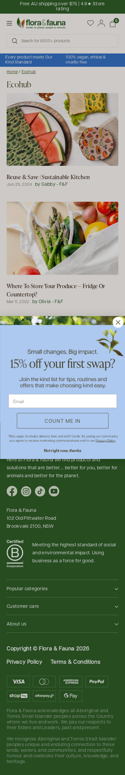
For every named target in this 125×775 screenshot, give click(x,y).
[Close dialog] (118, 322)
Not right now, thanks (62, 450)
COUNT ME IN (63, 420)
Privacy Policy (105, 440)
